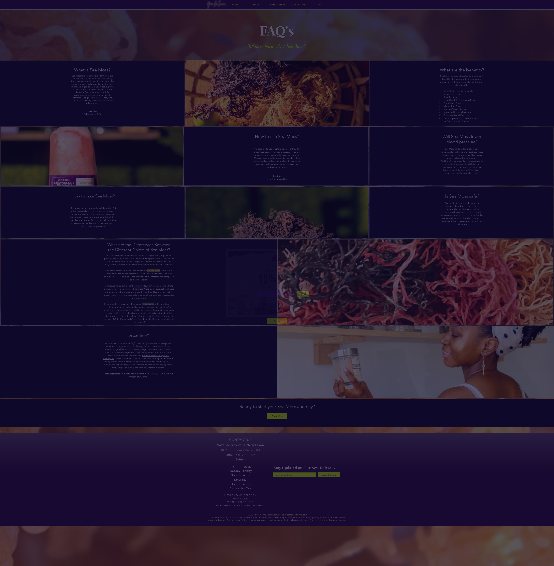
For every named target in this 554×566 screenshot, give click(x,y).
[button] (323, 252)
